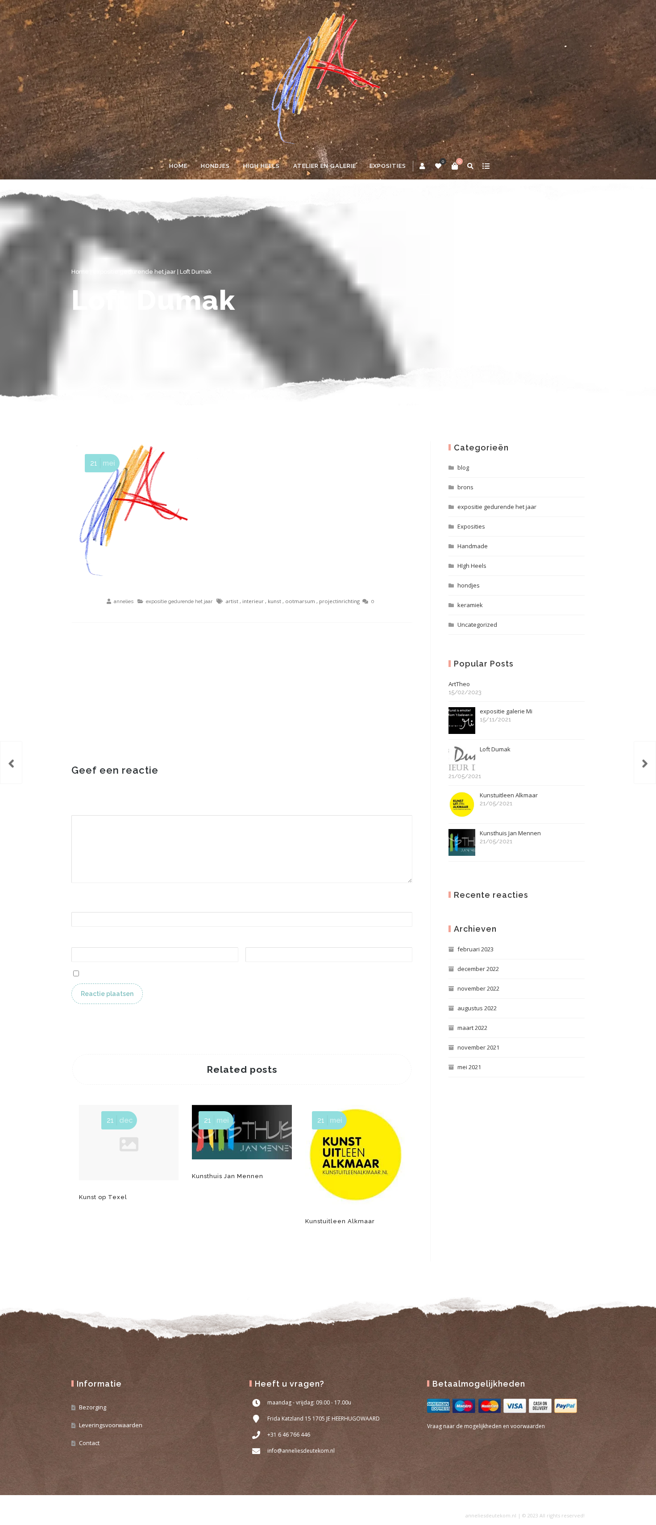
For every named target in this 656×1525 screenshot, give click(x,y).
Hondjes (215, 165)
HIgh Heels (471, 566)
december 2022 (478, 969)
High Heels (261, 165)
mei (102, 463)
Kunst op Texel (103, 1197)
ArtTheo (465, 688)
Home (178, 165)
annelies (123, 601)
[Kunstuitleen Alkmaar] (645, 762)
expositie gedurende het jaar (134, 271)
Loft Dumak (153, 300)
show (486, 166)
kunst (274, 601)
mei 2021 (469, 1067)
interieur (253, 601)
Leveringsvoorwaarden (110, 1425)
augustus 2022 (477, 1008)
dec (120, 1120)
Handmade (472, 546)
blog (463, 467)
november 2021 (478, 1047)
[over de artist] (11, 762)
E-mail (83, 942)
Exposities (471, 526)
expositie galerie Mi (506, 715)
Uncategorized (477, 625)
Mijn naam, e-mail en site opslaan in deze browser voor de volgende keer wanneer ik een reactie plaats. (232, 972)
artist (231, 601)
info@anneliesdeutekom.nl (301, 1450)
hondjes (468, 585)
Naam (83, 906)
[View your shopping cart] (455, 166)
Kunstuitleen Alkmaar (340, 1221)
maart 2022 (472, 1028)
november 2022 (478, 988)
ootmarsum (300, 601)
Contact (89, 1443)
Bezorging (92, 1407)
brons (465, 487)
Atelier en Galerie (324, 165)
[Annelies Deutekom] (328, 76)
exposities (388, 165)
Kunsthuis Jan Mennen (227, 1176)
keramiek (470, 605)
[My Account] (422, 166)
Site (250, 942)
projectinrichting (339, 601)
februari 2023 (475, 949)
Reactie (84, 809)
